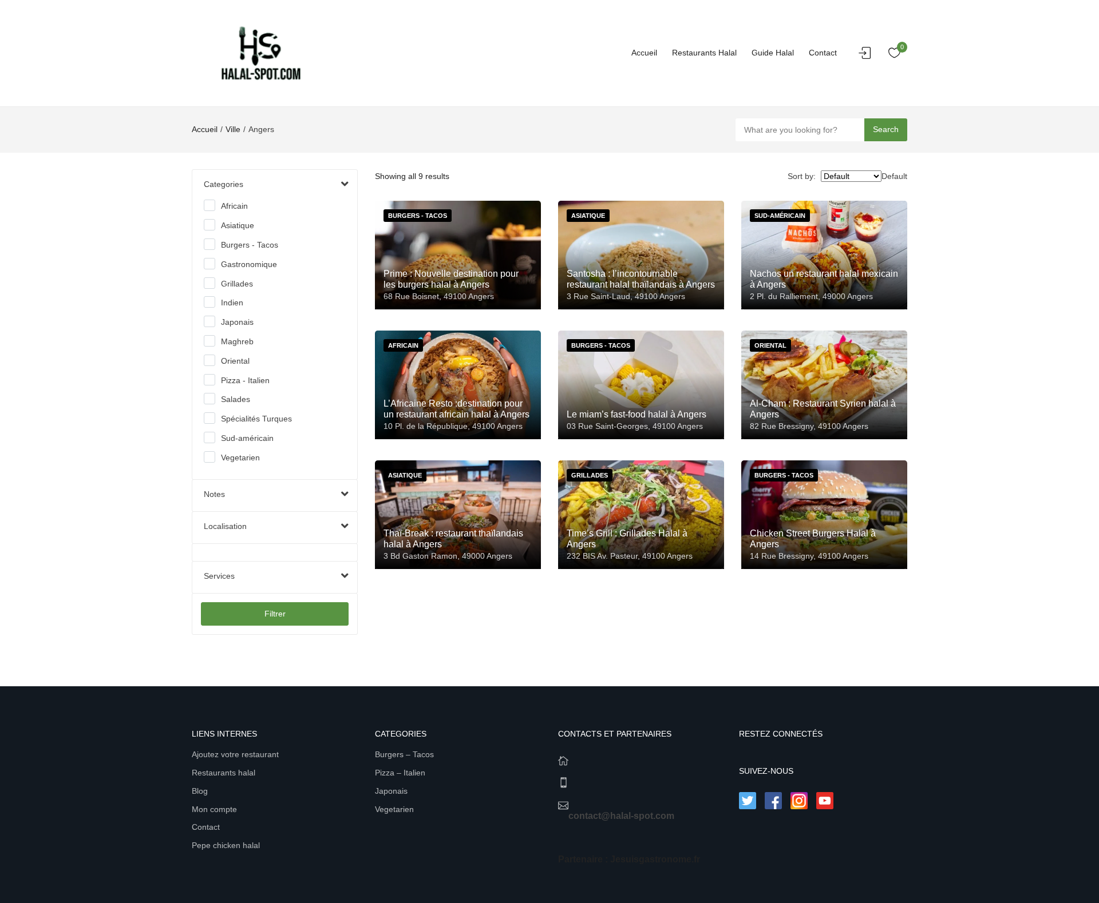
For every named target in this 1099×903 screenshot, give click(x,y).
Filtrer (275, 613)
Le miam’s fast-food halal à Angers (636, 414)
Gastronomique (249, 264)
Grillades (237, 283)
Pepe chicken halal (226, 845)
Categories (223, 184)
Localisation (225, 526)
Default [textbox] (894, 176)
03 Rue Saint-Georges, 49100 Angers (635, 426)
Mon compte (214, 809)
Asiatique (237, 225)
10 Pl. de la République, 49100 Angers (453, 426)
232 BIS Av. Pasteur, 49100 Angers (630, 555)
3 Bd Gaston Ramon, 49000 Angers (448, 555)
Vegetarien (240, 457)
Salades (235, 399)
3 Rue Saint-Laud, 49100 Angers (626, 296)
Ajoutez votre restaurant (235, 754)
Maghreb (237, 341)
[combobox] (894, 176)
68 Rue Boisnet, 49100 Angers (439, 296)
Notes (214, 494)
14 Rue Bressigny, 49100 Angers (809, 555)
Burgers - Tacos (249, 244)
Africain (234, 205)
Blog (200, 790)
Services (219, 575)
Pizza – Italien (400, 772)
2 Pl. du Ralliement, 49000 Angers (811, 296)
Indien (232, 302)
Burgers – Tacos (404, 754)
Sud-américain (247, 438)
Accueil (644, 52)
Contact (823, 52)
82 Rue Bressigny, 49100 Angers (809, 426)
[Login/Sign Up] (868, 56)
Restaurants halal (704, 52)
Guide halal (773, 52)
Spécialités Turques (256, 418)
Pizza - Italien (245, 380)
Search (886, 129)
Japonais (237, 322)
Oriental (235, 360)
